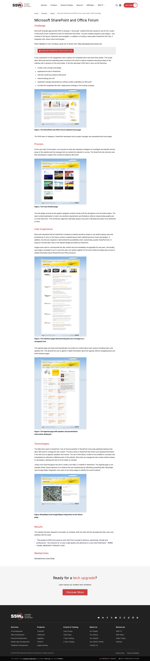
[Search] (116, 5)
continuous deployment (29, 658)
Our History (94, 635)
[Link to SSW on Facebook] (107, 617)
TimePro (40, 642)
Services (45, 5)
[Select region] (120, 5)
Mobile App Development (20, 642)
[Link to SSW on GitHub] (133, 617)
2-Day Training (68, 642)
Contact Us (94, 645)
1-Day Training (68, 638)
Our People (94, 631)
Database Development (19, 645)
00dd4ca (60, 658)
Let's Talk (128, 5)
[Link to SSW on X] (111, 617)
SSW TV (102, 5)
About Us (81, 5)
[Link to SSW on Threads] (124, 617)
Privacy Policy (120, 653)
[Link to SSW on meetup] (137, 617)
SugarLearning (42, 645)
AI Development (17, 631)
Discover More (75, 592)
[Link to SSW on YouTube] (98, 617)
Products (55, 5)
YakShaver (41, 635)
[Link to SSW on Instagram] (120, 617)
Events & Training (68, 5)
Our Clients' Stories (96, 642)
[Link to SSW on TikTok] (129, 617)
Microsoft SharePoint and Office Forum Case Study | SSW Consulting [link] (79, 13)
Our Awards (94, 638)
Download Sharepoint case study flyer (56, 51)
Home (36, 13)
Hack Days (67, 635)
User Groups (67, 631)
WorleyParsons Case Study (44, 558)
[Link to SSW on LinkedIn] (103, 617)
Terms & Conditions (133, 653)
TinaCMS (40, 631)
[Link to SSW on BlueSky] (116, 617)
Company (44, 13)
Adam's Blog (120, 638)
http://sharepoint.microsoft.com (90, 44)
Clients (52, 13)
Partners (119, 642)
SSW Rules (92, 5)
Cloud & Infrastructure (19, 638)
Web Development (17, 635)
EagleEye (40, 638)
